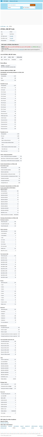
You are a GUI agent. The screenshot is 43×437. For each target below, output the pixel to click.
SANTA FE (10, 426)
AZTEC (32, 427)
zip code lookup (20, 49)
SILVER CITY (27, 426)
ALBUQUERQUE (4, 426)
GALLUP (21, 426)
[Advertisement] (21, 17)
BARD (41, 427)
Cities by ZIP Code (14, 1)
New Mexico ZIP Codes (5, 422)
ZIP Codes (6, 1)
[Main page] (2, 1)
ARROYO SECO (34, 426)
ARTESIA (40, 426)
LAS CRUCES (16, 426)
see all (12, 36)
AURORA (23, 427)
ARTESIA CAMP (3, 427)
